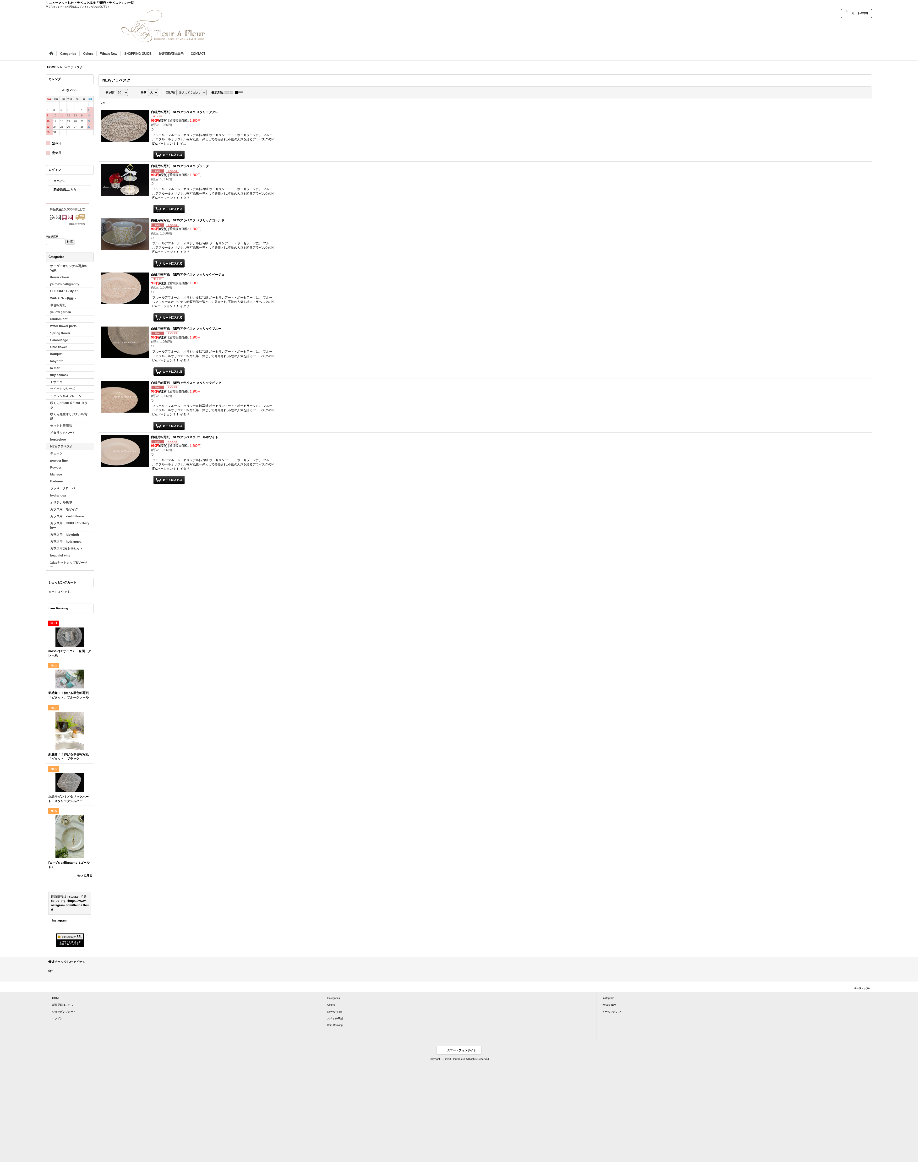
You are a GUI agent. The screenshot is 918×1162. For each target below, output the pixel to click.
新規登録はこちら (65, 189)
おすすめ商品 (335, 1018)
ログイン (59, 181)
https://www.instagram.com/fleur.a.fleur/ (70, 905)
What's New (609, 1004)
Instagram (59, 920)
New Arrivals (334, 1011)
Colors (331, 1004)
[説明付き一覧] (240, 92)
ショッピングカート (64, 1011)
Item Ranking (335, 1025)
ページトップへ (862, 988)
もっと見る (85, 875)
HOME (56, 998)
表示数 (110, 92)
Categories (333, 998)
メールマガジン (611, 1011)
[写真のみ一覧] (229, 92)
